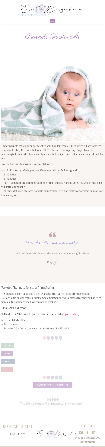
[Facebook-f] (87, 432)
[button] (52, 21)
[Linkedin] (94, 432)
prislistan (71, 314)
